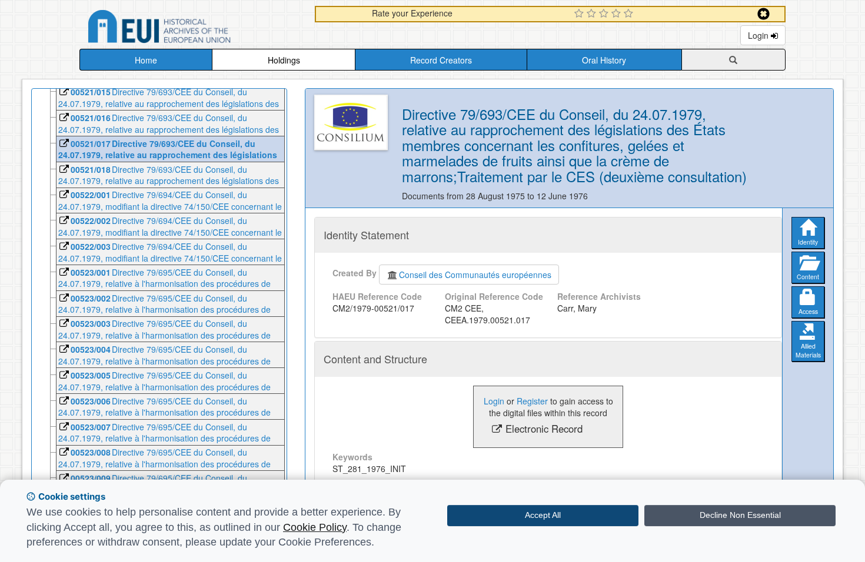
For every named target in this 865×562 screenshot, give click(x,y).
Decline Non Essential (740, 515)
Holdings (284, 60)
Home (146, 60)
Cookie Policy (315, 527)
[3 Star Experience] (605, 14)
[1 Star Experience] (580, 14)
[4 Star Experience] (617, 14)
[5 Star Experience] (630, 14)
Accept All (543, 515)
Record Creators (441, 60)
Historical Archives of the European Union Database (192, 28)
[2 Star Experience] (593, 14)
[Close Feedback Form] (763, 14)
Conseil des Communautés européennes (475, 274)
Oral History (604, 60)
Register (532, 401)
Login (759, 35)
